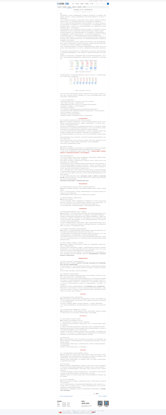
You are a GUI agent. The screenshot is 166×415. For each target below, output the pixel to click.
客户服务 (101, 0)
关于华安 (91, 3)
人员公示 (98, 410)
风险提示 (79, 410)
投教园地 (86, 3)
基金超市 (77, 3)
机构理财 (82, 3)
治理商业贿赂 (74, 410)
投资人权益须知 (68, 410)
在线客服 (90, 0)
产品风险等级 (64, 404)
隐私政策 (94, 410)
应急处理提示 (103, 410)
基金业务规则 (83, 410)
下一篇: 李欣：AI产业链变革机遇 (102, 396)
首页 (73, 3)
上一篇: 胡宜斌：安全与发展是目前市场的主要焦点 (66, 396)
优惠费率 (58, 404)
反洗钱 (63, 410)
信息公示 (68, 404)
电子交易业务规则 (89, 410)
